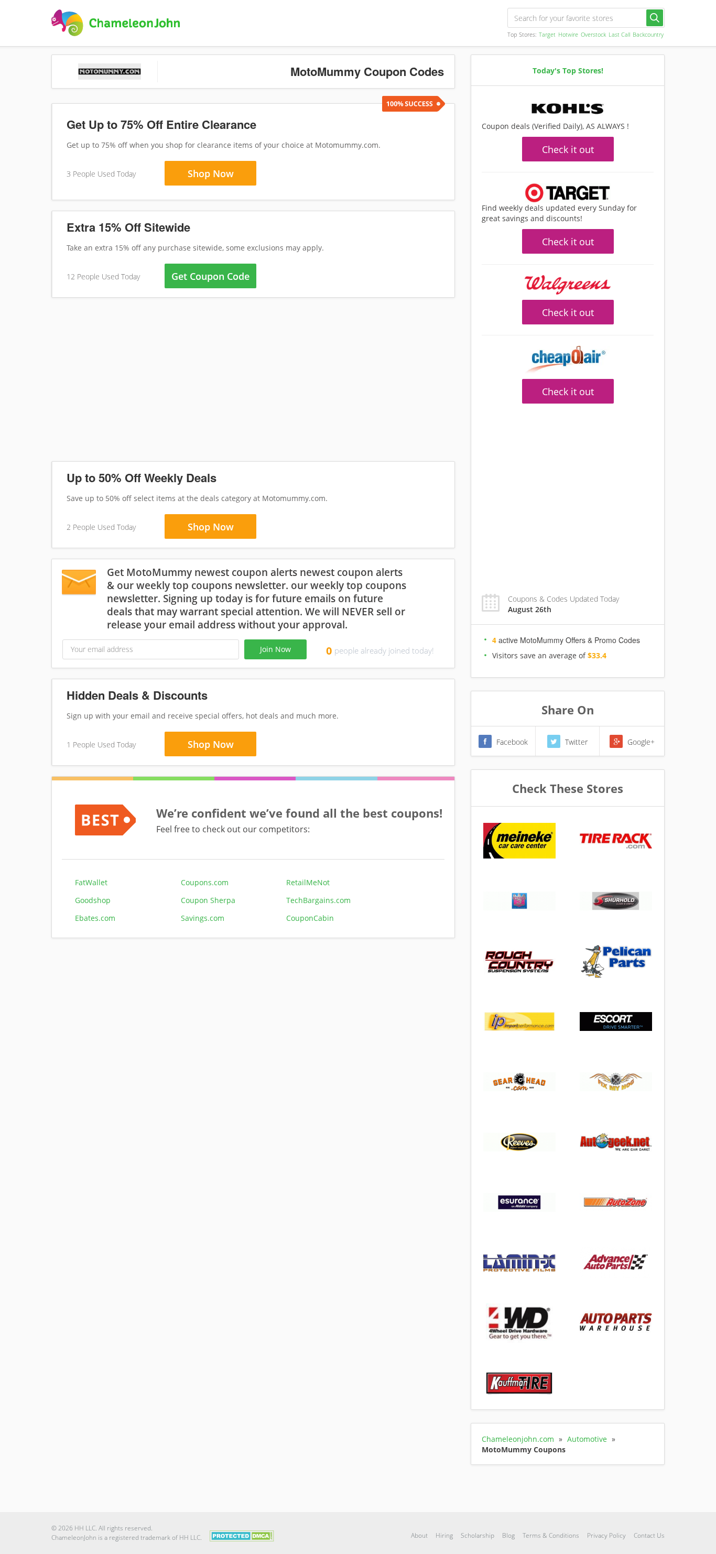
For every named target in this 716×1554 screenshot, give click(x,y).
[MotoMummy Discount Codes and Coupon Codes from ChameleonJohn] (115, 22)
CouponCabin (310, 918)
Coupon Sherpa (208, 900)
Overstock (593, 34)
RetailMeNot (308, 882)
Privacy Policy (606, 1535)
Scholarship (477, 1535)
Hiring (444, 1535)
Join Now (275, 649)
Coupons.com (205, 882)
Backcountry (648, 34)
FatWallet (91, 882)
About (419, 1535)
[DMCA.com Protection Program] (242, 1535)
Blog (508, 1535)
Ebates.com (95, 918)
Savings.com (202, 918)
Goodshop (93, 900)
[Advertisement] (253, 381)
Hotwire (568, 34)
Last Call (619, 34)
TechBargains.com (318, 900)
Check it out (568, 149)
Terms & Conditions (551, 1535)
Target (547, 34)
